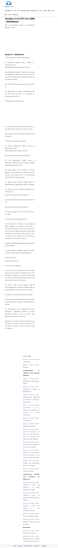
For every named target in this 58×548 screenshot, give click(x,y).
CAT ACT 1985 (27, 356)
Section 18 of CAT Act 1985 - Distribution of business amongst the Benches (31, 522)
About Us (20, 546)
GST (15, 10)
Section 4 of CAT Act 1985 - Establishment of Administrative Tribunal (31, 381)
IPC (53, 10)
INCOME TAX (9, 10)
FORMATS (15, 14)
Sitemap (43, 546)
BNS (6, 14)
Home (14, 546)
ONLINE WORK (25, 10)
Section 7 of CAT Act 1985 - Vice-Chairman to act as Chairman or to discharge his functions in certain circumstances (31, 410)
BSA (9, 14)
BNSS (49, 10)
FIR (18, 10)
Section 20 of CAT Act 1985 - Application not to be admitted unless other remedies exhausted (31, 539)
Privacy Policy (28, 546)
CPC (40, 10)
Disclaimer (36, 546)
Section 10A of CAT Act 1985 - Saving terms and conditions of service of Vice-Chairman (31, 445)
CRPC (44, 10)
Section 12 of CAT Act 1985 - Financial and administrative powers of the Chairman (31, 463)
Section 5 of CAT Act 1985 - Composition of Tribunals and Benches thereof (31, 389)
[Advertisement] (19, 39)
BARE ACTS (34, 10)
